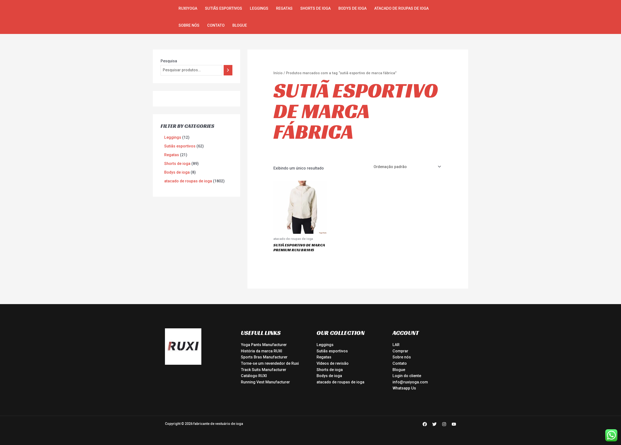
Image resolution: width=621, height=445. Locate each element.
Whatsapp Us (404, 388)
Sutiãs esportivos (223, 8)
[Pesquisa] (228, 70)
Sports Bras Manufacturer (264, 357)
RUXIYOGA (188, 8)
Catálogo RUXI (254, 375)
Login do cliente (406, 375)
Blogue (239, 25)
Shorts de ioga (315, 8)
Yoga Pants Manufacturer (264, 344)
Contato (216, 25)
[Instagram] (444, 424)
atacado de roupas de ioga (401, 8)
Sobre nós (189, 25)
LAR (396, 344)
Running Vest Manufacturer (265, 382)
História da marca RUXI (261, 351)
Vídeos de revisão (333, 363)
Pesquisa (169, 61)
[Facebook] (425, 424)
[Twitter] (434, 424)
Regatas (284, 8)
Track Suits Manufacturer (263, 369)
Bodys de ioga (352, 8)
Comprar (400, 351)
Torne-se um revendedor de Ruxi (270, 363)
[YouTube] (454, 424)
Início (278, 73)
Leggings (259, 8)
